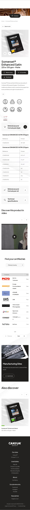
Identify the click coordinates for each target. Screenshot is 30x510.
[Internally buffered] (5, 109)
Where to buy (9, 72)
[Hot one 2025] (5, 118)
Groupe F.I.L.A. (15, 457)
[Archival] (19, 102)
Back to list (7, 26)
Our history (15, 480)
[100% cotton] (5, 102)
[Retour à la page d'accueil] (15, 443)
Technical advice (15, 468)
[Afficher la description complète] (3, 94)
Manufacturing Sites (12, 363)
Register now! (15, 498)
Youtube (15, 491)
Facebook (15, 487)
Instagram (15, 489)
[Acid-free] (12, 102)
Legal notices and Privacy (10, 506)
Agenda (15, 464)
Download (8, 77)
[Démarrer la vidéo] (14, 237)
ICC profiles (23, 72)
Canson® (15, 455)
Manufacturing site (15, 471)
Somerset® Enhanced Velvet (9, 428)
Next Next (20, 336)
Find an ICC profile (15, 466)
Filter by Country (12, 265)
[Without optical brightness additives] (19, 109)
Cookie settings (21, 506)
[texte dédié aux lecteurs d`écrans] (10, 53)
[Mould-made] (12, 109)
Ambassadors (15, 473)
